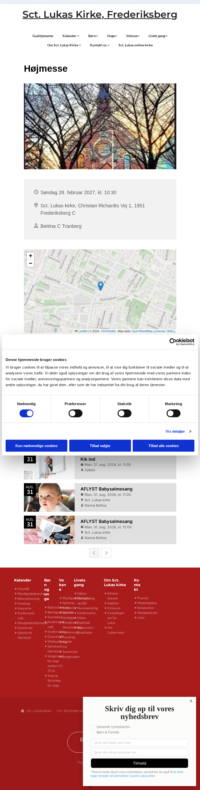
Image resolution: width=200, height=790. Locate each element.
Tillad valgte (100, 446)
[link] (71, 35)
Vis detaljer (175, 431)
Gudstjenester (43, 36)
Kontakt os (98, 45)
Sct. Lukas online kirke (136, 45)
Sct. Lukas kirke (115, 582)
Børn (92, 36)
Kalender (69, 36)
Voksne (131, 36)
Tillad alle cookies (164, 446)
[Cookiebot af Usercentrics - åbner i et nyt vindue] (173, 341)
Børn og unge (47, 589)
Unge (111, 36)
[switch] (75, 413)
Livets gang (157, 36)
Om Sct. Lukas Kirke (63, 45)
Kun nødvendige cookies (36, 446)
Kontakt (137, 585)
